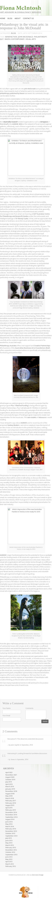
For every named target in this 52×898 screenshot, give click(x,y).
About (18, 18)
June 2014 (8, 822)
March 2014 (9, 826)
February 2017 (10, 800)
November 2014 (11, 815)
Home (2, 18)
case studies (31, 417)
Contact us (28, 18)
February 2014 (10, 829)
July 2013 (8, 838)
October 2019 (10, 779)
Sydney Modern (13, 425)
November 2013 (11, 831)
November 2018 (11, 791)
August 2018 (9, 794)
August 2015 (9, 805)
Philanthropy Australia (8, 346)
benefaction (11, 37)
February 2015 (10, 810)
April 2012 (8, 861)
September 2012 (11, 854)
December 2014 (11, 812)
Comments (29, 708)
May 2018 (8, 796)
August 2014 (9, 819)
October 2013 (10, 833)
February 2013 (10, 847)
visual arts (31, 39)
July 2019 (8, 782)
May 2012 (8, 859)
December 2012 (11, 850)
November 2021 (11, 775)
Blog (9, 18)
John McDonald (25, 37)
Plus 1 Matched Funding (19, 405)
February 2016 (10, 803)
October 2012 (10, 852)
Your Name (7, 708)
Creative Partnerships (42, 346)
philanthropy (40, 37)
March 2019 (9, 786)
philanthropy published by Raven (12, 93)
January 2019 (10, 789)
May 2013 (8, 843)
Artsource (42, 417)
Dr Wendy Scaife (22, 218)
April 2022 (8, 772)
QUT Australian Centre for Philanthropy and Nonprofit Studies (25, 215)
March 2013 (9, 845)
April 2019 (8, 784)
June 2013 (8, 840)
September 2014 (11, 817)
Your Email (6, 715)
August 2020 (9, 777)
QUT (2, 39)
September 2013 (11, 836)
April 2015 (8, 808)
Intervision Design (37, 875)
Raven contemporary (15, 39)
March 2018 (9, 798)
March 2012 (9, 864)
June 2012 (8, 857)
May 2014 (8, 824)
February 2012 (10, 866)
